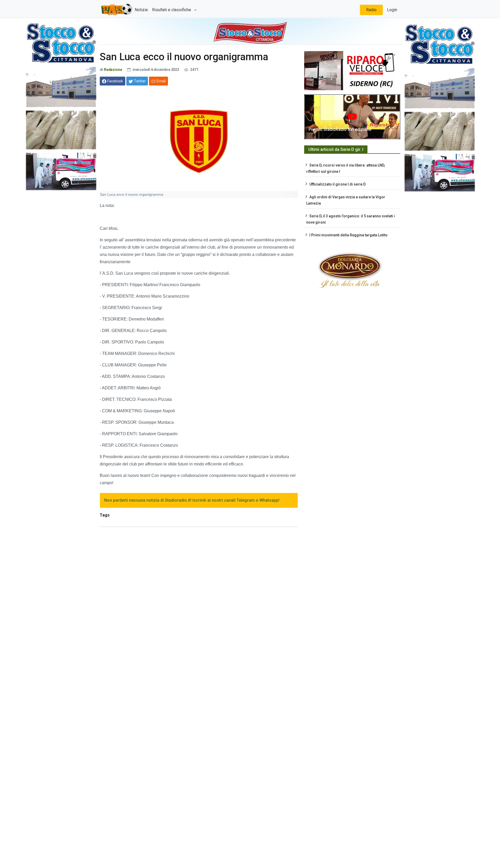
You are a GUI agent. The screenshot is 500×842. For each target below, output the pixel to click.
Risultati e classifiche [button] (172, 9)
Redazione (113, 69)
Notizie (141, 9)
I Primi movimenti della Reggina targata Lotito (348, 235)
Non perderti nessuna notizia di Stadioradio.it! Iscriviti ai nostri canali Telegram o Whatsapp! (191, 500)
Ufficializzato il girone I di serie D (337, 184)
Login (392, 9)
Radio (371, 9)
